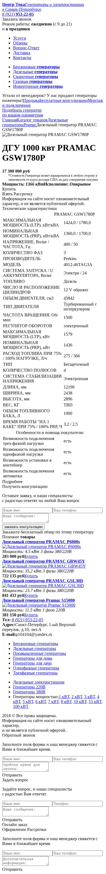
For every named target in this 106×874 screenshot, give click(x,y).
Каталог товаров (32, 120)
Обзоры (20, 43)
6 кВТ (40, 701)
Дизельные (35, 71)
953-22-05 (27, 619)
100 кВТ (21, 706)
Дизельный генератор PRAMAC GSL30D (42, 580)
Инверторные (38, 86)
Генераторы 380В (29, 692)
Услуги (19, 38)
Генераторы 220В (29, 687)
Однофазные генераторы (36, 668)
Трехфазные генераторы (35, 673)
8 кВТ (66, 701)
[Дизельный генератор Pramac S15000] (38, 605)
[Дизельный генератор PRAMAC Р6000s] (41, 546)
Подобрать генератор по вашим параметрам (22, 112)
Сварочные (35, 76)
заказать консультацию (23, 527)
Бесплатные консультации (63, 100)
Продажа (31, 100)
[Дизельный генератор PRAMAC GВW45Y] (44, 566)
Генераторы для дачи (32, 663)
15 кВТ (95, 701)
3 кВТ (89, 696)
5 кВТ (28, 701)
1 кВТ (64, 696)
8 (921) (18, 14)
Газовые (32, 81)
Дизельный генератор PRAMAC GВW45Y (43, 561)
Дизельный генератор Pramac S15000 (38, 600)
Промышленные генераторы (39, 653)
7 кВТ (53, 701)
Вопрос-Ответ (26, 48)
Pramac (30, 124)
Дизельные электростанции (38, 682)
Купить (31, 556)
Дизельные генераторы (34, 648)
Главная (9, 120)
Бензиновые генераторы (35, 643)
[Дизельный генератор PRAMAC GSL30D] (43, 585)
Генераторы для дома (32, 658)
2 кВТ (76, 696)
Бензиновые (36, 66)
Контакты (22, 57)
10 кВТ (80, 701)
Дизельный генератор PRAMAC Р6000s (41, 541)
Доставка (21, 52)
